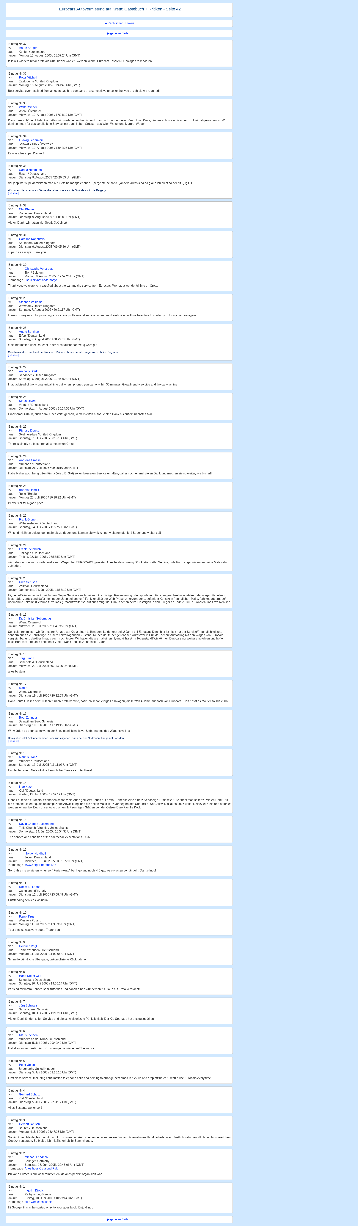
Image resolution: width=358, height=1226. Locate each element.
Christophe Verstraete (39, 268)
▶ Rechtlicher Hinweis (119, 23)
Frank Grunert (28, 519)
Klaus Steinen (28, 1035)
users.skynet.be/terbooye (41, 280)
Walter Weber (28, 107)
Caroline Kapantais (32, 239)
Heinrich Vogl (28, 946)
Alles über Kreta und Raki (42, 1168)
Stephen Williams (30, 302)
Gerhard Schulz (29, 1094)
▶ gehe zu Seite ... (119, 33)
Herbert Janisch (29, 1124)
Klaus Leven (27, 400)
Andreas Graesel (30, 460)
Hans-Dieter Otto (30, 975)
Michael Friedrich (36, 1157)
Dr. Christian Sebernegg (35, 618)
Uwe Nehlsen (28, 582)
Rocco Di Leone (29, 886)
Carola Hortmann (30, 169)
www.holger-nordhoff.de (40, 864)
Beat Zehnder (28, 717)
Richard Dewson (30, 430)
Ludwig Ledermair (31, 140)
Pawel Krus (26, 916)
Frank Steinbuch (30, 549)
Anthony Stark (28, 371)
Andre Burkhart (29, 331)
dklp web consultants (38, 1201)
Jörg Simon (26, 658)
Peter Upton (27, 1064)
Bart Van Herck (29, 489)
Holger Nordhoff (35, 853)
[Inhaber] (13, 193)
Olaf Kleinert (27, 209)
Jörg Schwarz (28, 1005)
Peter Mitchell (28, 77)
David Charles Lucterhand (36, 823)
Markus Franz (28, 757)
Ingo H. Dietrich (35, 1190)
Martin (23, 687)
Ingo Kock (25, 786)
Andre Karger (28, 47)
